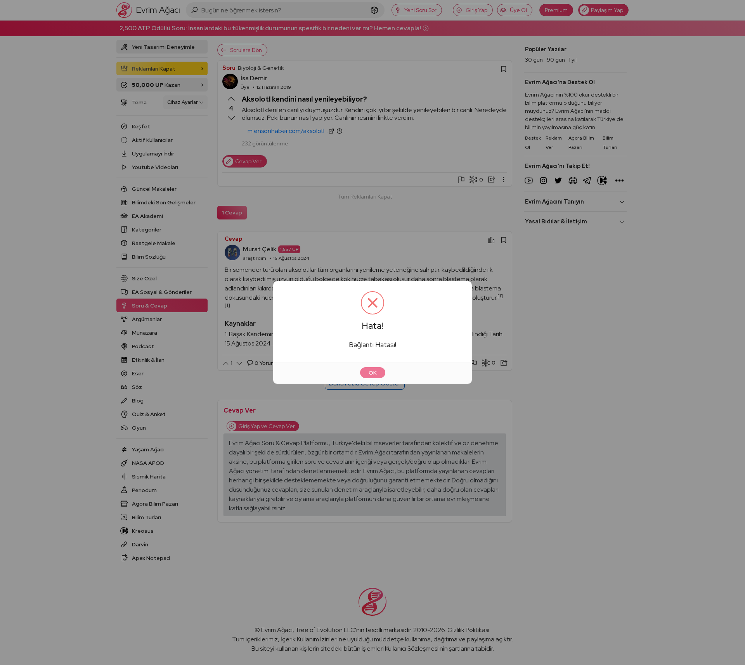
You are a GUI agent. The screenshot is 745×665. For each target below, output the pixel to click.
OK (373, 372)
